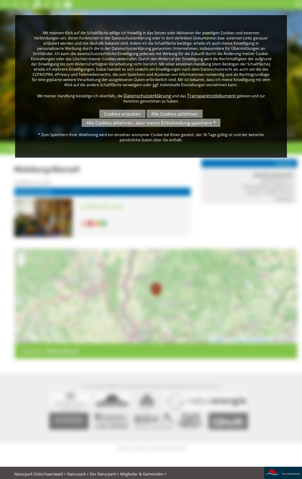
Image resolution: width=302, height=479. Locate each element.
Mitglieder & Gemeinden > (143, 474)
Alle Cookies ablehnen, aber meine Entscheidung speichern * (151, 123)
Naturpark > (78, 474)
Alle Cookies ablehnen (174, 114)
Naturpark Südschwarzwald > (40, 474)
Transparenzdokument (211, 96)
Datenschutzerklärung (147, 96)
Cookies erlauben (122, 114)
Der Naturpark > (104, 474)
